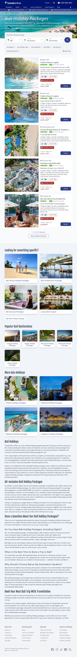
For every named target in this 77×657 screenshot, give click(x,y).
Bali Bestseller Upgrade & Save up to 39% (54, 67)
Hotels (17, 7)
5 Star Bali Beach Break (48, 135)
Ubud (19, 473)
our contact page (42, 525)
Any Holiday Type (22, 47)
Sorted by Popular (12, 51)
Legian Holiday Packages (30, 344)
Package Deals (44, 635)
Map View (67, 51)
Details (66, 86)
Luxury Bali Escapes (48, 312)
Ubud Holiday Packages (12, 364)
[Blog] (70, 649)
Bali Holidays (64, 633)
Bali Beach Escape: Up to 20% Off (52, 168)
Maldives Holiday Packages (16, 434)
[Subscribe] (65, 649)
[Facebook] (52, 649)
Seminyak (50, 470)
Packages (9, 7)
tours (66, 456)
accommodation (49, 456)
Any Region (10, 47)
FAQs (23, 630)
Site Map (7, 640)
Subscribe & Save (45, 630)
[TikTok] (61, 649)
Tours (25, 7)
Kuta (25, 470)
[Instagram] (57, 649)
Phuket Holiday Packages (16, 403)
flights (16, 456)
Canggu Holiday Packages (12, 344)
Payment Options (27, 635)
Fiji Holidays (63, 630)
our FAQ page (67, 523)
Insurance (43, 640)
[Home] (13, 3)
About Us (7, 630)
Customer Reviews (10, 638)
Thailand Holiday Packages (51, 403)
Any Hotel (47, 47)
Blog (58, 7)
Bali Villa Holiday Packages (15, 319)
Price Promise (26, 638)
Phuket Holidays (65, 635)
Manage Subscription (47, 633)
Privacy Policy (26, 640)
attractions (44, 462)
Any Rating (56, 47)
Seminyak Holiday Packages (64, 344)
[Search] (54, 2)
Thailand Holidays (65, 638)
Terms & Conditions (28, 633)
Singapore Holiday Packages (52, 434)
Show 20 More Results (38, 236)
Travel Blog (8, 635)
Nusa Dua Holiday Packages (47, 344)
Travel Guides (49, 7)
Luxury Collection (35, 7)
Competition (44, 638)
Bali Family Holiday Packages (17, 280)
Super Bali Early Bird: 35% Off (50, 101)
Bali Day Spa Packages (15, 312)
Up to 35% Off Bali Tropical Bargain (52, 204)
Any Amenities (35, 47)
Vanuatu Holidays (65, 640)
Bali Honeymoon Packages (51, 280)
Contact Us (8, 633)
